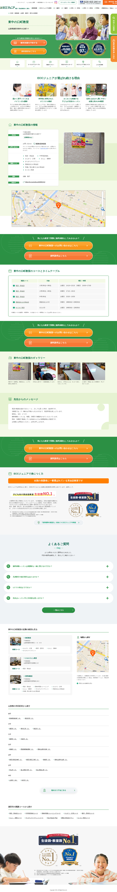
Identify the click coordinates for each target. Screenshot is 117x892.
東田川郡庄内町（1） (15, 759)
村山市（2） (13, 770)
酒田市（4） (13, 728)
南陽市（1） (13, 749)
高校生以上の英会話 (32, 164)
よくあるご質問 (31, 2)
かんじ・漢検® (46, 158)
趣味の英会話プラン (67, 818)
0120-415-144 (44, 148)
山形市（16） (13, 780)
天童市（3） (24, 739)
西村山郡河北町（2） (44, 749)
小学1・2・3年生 (75, 8)
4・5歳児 (65, 8)
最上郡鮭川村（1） (26, 770)
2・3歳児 (57, 8)
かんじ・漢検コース (15, 818)
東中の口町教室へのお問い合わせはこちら (58, 245)
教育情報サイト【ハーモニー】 (45, 2)
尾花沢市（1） (29, 718)
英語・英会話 (30, 156)
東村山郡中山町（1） (61, 759)
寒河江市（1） (25, 728)
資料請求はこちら (58, 256)
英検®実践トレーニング (42, 686)
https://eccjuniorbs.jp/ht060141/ (35, 182)
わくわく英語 (30, 170)
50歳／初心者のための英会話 (35, 167)
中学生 (97, 8)
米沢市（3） (25, 780)
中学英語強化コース (32, 813)
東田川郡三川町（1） (32, 759)
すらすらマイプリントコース (34, 818)
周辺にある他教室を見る (85, 683)
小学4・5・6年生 (88, 8)
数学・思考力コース (88, 813)
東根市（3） (47, 759)
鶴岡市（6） (13, 739)
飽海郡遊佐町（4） (15, 718)
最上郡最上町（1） (42, 770)
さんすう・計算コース (71, 813)
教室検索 (34, 8)
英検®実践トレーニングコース (51, 813)
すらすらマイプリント (33, 161)
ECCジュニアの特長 (45, 8)
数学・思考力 (40, 648)
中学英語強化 (44, 156)
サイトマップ (21, 2)
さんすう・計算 (31, 158)
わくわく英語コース (84, 818)
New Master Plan (52, 818)
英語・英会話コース (15, 813)
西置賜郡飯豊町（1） (27, 749)
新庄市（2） (37, 728)
